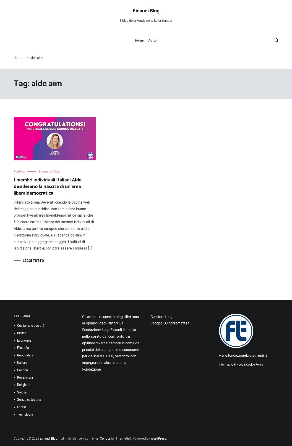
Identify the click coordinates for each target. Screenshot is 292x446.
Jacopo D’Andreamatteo (170, 323)
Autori (152, 40)
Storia (21, 407)
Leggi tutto (33, 261)
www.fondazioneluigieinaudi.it (243, 355)
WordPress (158, 438)
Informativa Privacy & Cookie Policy (241, 364)
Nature (22, 362)
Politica (19, 171)
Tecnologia (25, 414)
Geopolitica (25, 355)
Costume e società (30, 325)
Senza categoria (29, 399)
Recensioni (25, 377)
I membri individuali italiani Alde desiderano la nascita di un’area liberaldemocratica (48, 186)
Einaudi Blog (146, 11)
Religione (23, 385)
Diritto (21, 333)
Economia (24, 340)
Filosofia (23, 348)
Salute (22, 392)
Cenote (105, 438)
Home (139, 40)
